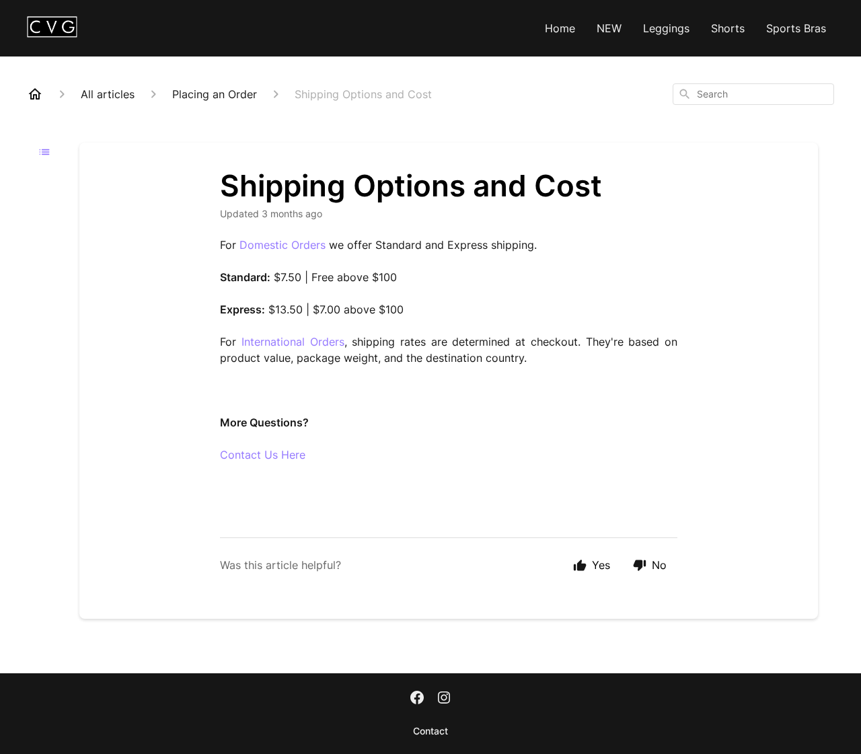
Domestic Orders (282, 245)
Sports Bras (796, 28)
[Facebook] (417, 698)
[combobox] (753, 94)
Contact (430, 731)
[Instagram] (444, 698)
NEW (609, 28)
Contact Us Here (262, 454)
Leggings (666, 28)
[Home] (35, 94)
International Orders (292, 341)
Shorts (728, 28)
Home (560, 28)
